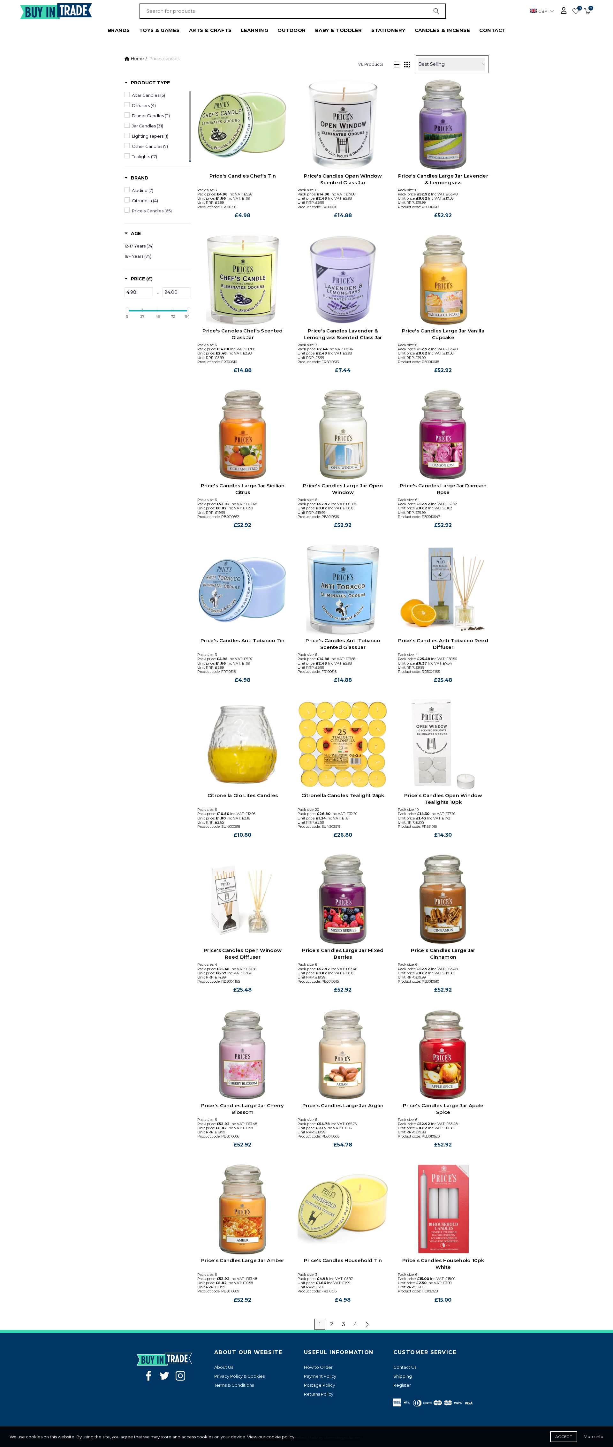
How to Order (318, 1367)
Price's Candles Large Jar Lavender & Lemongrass (443, 179)
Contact (492, 30)
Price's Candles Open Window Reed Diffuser (243, 953)
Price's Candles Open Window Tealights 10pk (443, 798)
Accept (563, 1436)
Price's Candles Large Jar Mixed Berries (342, 953)
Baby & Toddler (338, 30)
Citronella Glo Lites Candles (243, 795)
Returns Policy (318, 1394)
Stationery (388, 30)
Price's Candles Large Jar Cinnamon (443, 953)
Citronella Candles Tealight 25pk (342, 795)
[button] (147, 83)
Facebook (148, 1376)
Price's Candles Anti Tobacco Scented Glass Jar (343, 643)
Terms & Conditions (234, 1385)
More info (593, 1436)
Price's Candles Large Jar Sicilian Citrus (242, 489)
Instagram (180, 1376)
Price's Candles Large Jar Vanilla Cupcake (443, 334)
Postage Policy (319, 1385)
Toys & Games (159, 30)
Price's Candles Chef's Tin (242, 176)
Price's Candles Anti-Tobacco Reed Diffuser (443, 643)
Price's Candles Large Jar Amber (242, 1260)
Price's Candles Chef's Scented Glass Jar (242, 334)
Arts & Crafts (210, 30)
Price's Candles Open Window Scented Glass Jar (343, 179)
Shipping (402, 1376)
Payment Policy (320, 1376)
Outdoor (291, 30)
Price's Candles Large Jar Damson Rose (443, 489)
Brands (119, 30)
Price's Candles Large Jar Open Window (343, 489)
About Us (223, 1367)
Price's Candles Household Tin (343, 1260)
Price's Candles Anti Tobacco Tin (243, 640)
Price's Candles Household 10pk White (443, 1263)
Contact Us (404, 1367)
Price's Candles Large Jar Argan (342, 1105)
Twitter (164, 1376)
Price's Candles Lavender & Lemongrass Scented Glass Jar (343, 334)
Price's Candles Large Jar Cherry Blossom (242, 1108)
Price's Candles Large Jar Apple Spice (443, 1108)
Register (402, 1385)
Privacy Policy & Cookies (239, 1376)
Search (438, 11)
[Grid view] (407, 64)
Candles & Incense (442, 30)
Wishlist (579, 8)
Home (137, 58)
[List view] (396, 64)
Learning (254, 30)
